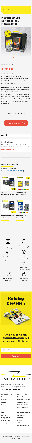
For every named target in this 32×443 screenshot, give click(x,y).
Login (3, 405)
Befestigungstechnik (23, 399)
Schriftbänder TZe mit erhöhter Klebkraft (8, 217)
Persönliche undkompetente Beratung (8, 259)
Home (3, 397)
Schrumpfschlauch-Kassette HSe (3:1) (8, 193)
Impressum (20, 420)
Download (20, 418)
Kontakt (3, 402)
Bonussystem (5, 420)
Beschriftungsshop (23, 407)
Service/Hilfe (21, 415)
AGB (18, 423)
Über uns (4, 399)
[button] (13, 57)
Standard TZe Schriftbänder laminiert (21, 217)
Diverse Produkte (22, 405)
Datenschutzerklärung (24, 426)
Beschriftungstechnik (23, 397)
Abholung (4, 423)
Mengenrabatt (5, 418)
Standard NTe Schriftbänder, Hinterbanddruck (22, 193)
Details (4, 135)
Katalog (3, 415)
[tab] (16, 135)
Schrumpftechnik (22, 402)
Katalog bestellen (16, 301)
